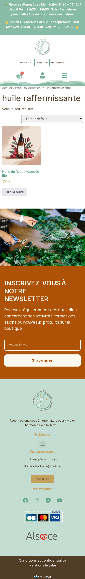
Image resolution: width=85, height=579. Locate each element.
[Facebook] (25, 500)
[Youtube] (59, 500)
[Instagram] (37, 500)
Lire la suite (14, 192)
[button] (42, 444)
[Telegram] (48, 500)
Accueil (7, 88)
